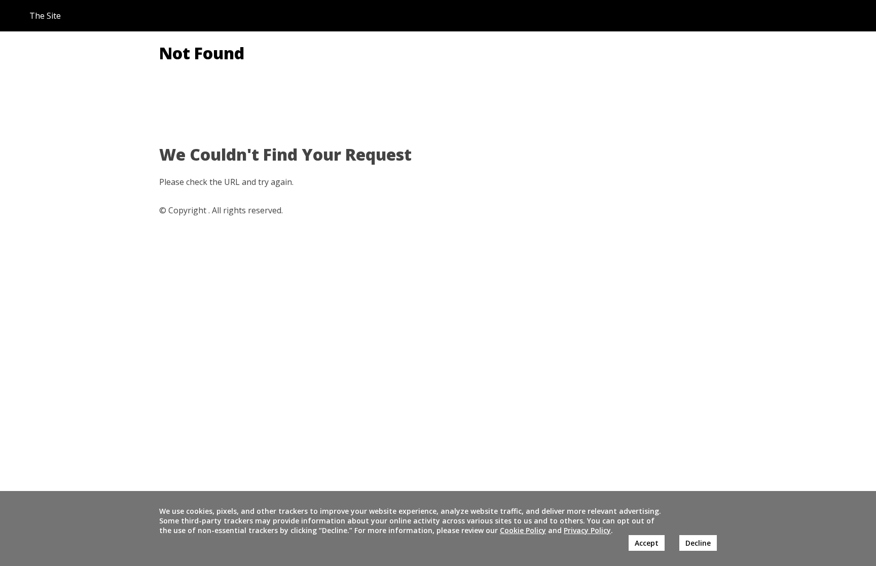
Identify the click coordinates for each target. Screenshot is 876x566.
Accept (647, 543)
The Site (45, 15)
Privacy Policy (587, 530)
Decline (698, 543)
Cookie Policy (523, 530)
